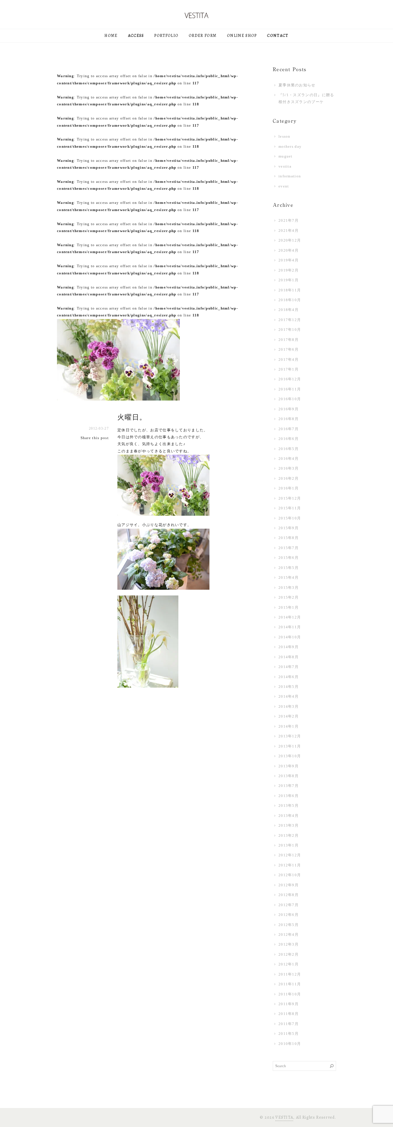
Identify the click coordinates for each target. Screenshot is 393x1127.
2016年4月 (288, 458)
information (289, 176)
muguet (285, 156)
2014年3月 (288, 706)
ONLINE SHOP (242, 35)
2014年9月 (288, 647)
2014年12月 (289, 617)
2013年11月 (289, 746)
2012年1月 (288, 964)
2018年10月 (289, 300)
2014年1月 (288, 726)
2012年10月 (289, 875)
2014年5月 (288, 686)
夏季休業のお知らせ (297, 85)
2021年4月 (288, 230)
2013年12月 (289, 736)
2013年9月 (288, 766)
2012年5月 (288, 925)
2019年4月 (288, 260)
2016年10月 (289, 399)
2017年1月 (288, 369)
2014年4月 (288, 696)
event (283, 186)
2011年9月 (288, 1004)
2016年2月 (288, 478)
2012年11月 (289, 865)
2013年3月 (288, 825)
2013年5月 (288, 805)
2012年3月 (288, 944)
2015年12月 (289, 498)
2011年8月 (288, 1014)
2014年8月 (288, 657)
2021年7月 (288, 220)
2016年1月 (288, 488)
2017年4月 (288, 359)
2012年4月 (288, 934)
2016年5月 (288, 449)
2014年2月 (288, 716)
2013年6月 (288, 796)
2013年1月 (288, 845)
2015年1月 (288, 607)
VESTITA (284, 1117)
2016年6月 (288, 439)
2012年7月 (288, 905)
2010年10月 (289, 1043)
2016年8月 (288, 419)
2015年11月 (289, 508)
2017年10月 (289, 329)
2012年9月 (288, 885)
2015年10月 (289, 518)
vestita (284, 166)
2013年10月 (289, 756)
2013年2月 (288, 835)
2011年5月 (288, 1033)
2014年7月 (288, 667)
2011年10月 (289, 994)
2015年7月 (288, 548)
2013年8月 (288, 776)
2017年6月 (288, 349)
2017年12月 (289, 320)
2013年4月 (288, 815)
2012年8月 (288, 895)
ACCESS (136, 35)
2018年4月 (288, 310)
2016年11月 (289, 389)
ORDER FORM (203, 35)
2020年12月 (289, 240)
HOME (110, 35)
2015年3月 (288, 587)
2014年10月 (289, 637)
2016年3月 (288, 468)
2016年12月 (289, 379)
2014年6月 (288, 677)
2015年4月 (288, 577)
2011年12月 (289, 974)
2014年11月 (289, 627)
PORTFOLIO (166, 35)
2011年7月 (288, 1024)
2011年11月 (289, 984)
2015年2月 (288, 597)
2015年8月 (288, 538)
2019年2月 (288, 270)
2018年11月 (289, 290)
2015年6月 (288, 557)
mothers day (290, 146)
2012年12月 (289, 855)
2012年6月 (288, 914)
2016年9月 (288, 409)
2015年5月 (288, 568)
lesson (284, 136)
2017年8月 (288, 339)
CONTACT (277, 35)
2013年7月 (288, 785)
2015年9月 (288, 528)
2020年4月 (288, 250)
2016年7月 (288, 429)
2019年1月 (288, 280)
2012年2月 (288, 954)
